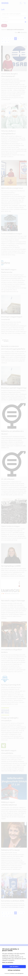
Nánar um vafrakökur (7, 962)
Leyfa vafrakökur (14, 966)
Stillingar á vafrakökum (14, 970)
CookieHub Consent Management (16, 973)
